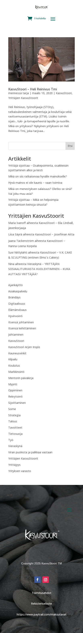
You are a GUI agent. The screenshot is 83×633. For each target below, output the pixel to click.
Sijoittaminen (17, 403)
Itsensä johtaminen (21, 322)
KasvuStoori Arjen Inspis (24, 347)
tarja (26, 93)
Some (12, 409)
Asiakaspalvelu (17, 291)
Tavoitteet (15, 427)
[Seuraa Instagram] (45, 579)
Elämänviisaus (17, 310)
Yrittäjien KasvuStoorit (23, 98)
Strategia (14, 415)
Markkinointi (16, 372)
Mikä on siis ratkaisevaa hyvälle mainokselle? (37, 176)
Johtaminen (15, 334)
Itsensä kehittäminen (22, 328)
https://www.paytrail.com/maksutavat (41, 614)
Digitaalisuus (16, 303)
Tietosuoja (15, 434)
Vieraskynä (15, 446)
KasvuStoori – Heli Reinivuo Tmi (32, 89)
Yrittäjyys (14, 465)
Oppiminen (15, 390)
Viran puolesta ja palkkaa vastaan (30, 452)
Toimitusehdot (41, 593)
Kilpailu (12, 359)
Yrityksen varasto (19, 471)
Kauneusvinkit (17, 353)
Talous (12, 421)
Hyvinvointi (15, 316)
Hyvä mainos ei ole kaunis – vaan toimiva (35, 183)
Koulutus (14, 365)
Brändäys (14, 297)
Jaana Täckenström (21, 241)
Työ (10, 440)
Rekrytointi (15, 396)
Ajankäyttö (15, 285)
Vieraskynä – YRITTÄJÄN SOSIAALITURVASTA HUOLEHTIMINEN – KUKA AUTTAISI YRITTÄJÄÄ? (39, 269)
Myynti (12, 384)
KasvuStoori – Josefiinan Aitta (54, 234)
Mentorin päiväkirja (20, 378)
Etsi (70, 146)
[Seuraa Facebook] (37, 579)
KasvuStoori (64, 93)
